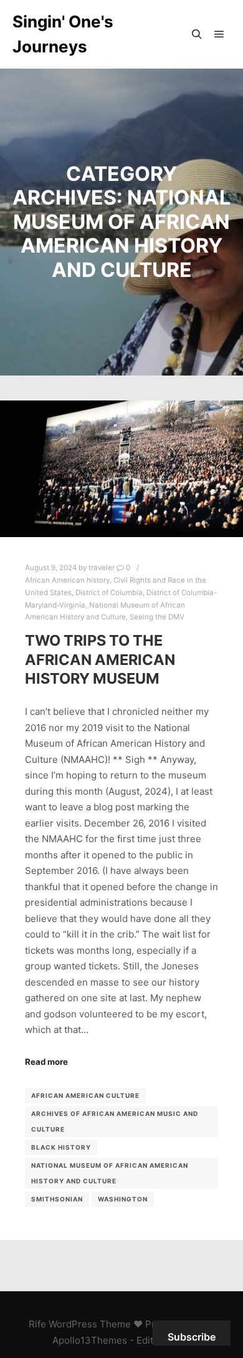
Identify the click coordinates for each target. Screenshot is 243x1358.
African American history (67, 580)
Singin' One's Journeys (62, 34)
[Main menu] (219, 34)
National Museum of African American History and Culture (109, 1173)
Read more (46, 1062)
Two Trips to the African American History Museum (100, 659)
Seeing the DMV (157, 617)
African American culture (85, 1095)
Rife (37, 1324)
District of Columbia (109, 592)
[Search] (197, 34)
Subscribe (192, 1337)
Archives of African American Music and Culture (114, 1121)
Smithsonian (57, 1199)
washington (123, 1199)
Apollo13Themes (89, 1340)
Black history (61, 1147)
